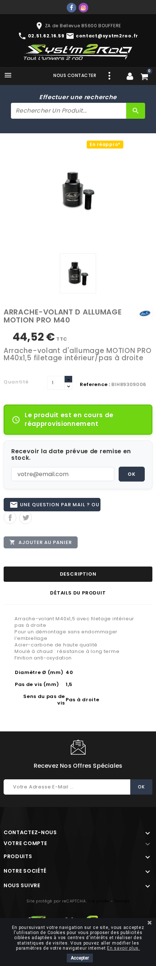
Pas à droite (82, 699)
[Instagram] (83, 7)
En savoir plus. (123, 948)
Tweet (26, 518)
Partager (10, 518)
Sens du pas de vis (44, 699)
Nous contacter (74, 75)
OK (132, 474)
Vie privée (98, 901)
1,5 (69, 684)
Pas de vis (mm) (37, 684)
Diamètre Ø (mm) (39, 672)
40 (69, 672)
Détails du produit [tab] (78, 592)
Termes (122, 901)
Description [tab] (78, 574)
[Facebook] (71, 7)
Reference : (95, 384)
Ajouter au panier (40, 542)
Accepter (80, 958)
